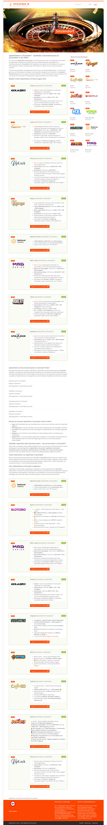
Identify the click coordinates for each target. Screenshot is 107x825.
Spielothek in (12, 798)
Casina (36, 126)
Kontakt (81, 823)
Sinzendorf (48, 86)
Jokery (36, 301)
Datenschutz (88, 823)
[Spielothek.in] (19, 4)
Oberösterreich (27, 798)
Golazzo (36, 90)
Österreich (19, 798)
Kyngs (36, 203)
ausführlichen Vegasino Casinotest (48, 636)
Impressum (95, 823)
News (95, 5)
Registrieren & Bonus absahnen (39, 112)
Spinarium (37, 336)
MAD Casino (37, 265)
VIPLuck (36, 163)
